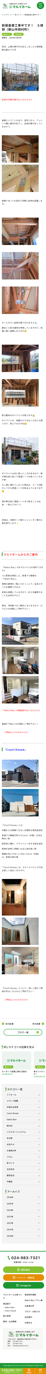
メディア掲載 (12, 1101)
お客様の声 (11, 1150)
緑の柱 (10, 1125)
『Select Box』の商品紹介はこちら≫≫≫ (21, 710)
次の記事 (36, 1023)
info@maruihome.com (20, 1346)
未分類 (10, 1138)
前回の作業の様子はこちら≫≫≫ (17, 99)
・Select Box (8, 1307)
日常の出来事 (12, 1107)
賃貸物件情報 (30, 1294)
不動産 (10, 1181)
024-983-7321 (17, 1341)
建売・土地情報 (9, 1321)
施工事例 (7, 1316)
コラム (10, 1156)
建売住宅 (10, 1175)
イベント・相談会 (25, 1277)
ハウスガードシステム (16, 1132)
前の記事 (10, 1023)
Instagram (25, 1285)
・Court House (9, 1310)
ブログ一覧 (23, 1032)
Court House (13, 1113)
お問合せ (28, 1322)
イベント (40, 1373)
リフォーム (11, 1094)
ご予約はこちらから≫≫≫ (16, 732)
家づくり (10, 1163)
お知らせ (10, 1144)
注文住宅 (10, 1169)
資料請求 (29, 1373)
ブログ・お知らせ (32, 1311)
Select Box (12, 1119)
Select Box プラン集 (34, 1300)
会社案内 (28, 1317)
